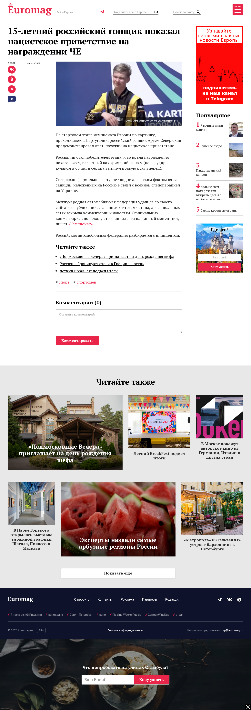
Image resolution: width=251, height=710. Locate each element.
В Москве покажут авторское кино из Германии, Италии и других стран (219, 450)
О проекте (81, 599)
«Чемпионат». (81, 223)
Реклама (127, 599)
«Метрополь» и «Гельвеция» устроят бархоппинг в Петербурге (212, 544)
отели (178, 614)
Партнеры (149, 599)
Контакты (105, 599)
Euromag (30, 9)
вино (101, 614)
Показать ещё (118, 573)
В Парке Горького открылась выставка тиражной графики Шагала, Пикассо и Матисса (31, 539)
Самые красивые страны (218, 210)
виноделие (54, 614)
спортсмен (85, 282)
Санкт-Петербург (80, 614)
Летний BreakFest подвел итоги (89, 271)
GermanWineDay (157, 614)
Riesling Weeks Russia (125, 614)
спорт (62, 282)
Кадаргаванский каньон (208, 172)
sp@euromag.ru (233, 630)
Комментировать (77, 340)
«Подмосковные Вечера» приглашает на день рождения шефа (117, 256)
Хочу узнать (220, 267)
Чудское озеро (211, 146)
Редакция (172, 599)
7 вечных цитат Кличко (209, 127)
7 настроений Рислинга (25, 614)
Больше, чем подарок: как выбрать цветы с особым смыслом (209, 193)
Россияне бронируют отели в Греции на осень (102, 263)
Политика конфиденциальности (125, 630)
